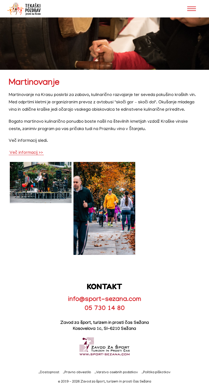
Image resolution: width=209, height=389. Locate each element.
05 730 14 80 (105, 309)
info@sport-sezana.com (104, 300)
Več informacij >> (26, 152)
